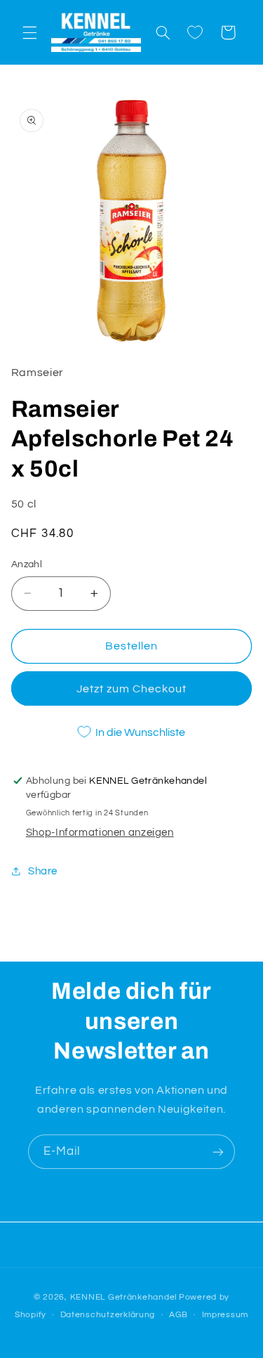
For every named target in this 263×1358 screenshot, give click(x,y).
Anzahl (27, 564)
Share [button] (43, 871)
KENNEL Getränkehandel (123, 1297)
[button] (29, 32)
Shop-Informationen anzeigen (100, 832)
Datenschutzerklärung (108, 1315)
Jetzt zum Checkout (131, 688)
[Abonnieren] (218, 1151)
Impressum (225, 1315)
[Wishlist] (195, 32)
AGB (178, 1315)
